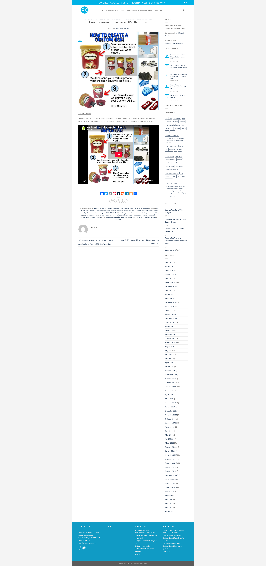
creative (132, 211)
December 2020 (171, 302)
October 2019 (170, 322)
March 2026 (169, 270)
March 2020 (169, 310)
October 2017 (170, 383)
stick (124, 217)
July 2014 (168, 495)
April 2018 (169, 363)
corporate (127, 211)
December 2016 (171, 411)
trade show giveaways (136, 217)
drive (143, 211)
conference (120, 211)
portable (153, 215)
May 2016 (168, 435)
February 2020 (170, 314)
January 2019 (170, 334)
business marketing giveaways (105, 211)
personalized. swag (125, 215)
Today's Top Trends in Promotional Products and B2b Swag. (176, 240)
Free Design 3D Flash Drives (177, 96)
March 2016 (169, 443)
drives (172, 132)
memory (111, 215)
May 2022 (168, 290)
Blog (150, 10)
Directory (138, 554)
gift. (145, 213)
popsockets (147, 215)
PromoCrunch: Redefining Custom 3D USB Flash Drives (178, 87)
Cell (115, 211)
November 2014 (171, 479)
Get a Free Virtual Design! (137, 10)
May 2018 (168, 359)
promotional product (172, 170)
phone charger (139, 215)
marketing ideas (103, 215)
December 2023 (171, 286)
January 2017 (170, 407)
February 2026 (170, 274)
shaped (116, 217)
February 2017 (170, 403)
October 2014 (170, 483)
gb (142, 213)
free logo (181, 146)
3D (81, 211)
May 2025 (168, 278)
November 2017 (171, 379)
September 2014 (171, 487)
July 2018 (168, 351)
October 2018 (170, 338)
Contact (158, 10)
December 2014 (171, 475)
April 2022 (169, 294)
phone (133, 215)
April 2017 (169, 395)
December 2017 (171, 375)
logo (82, 215)
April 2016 (169, 439)
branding (175, 121)
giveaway (149, 213)
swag (127, 217)
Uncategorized (147, 19)
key (176, 153)
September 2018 (171, 342)
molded (116, 215)
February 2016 (170, 447)
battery (88, 211)
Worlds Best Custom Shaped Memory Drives (178, 66)
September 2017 (171, 387)
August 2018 (169, 346)
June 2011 (168, 507)
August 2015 (169, 467)
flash (132, 213)
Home (104, 10)
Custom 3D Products (116, 10)
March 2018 (169, 367)
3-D (167, 118)
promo (183, 163)
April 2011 (169, 511)
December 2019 (171, 318)
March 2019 (169, 330)
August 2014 (169, 491)
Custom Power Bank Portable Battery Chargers (124, 19)
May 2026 (168, 262)
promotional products (172, 173)
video (154, 217)
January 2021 (170, 298)
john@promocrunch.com (174, 43)
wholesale (118, 219)
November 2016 (171, 415)
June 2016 (168, 431)
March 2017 (169, 399)
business (182, 121)
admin (127, 28)
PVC (103, 217)
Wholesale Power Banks (171, 543)
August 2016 (169, 427)
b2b (84, 211)
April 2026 (169, 266)
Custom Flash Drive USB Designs (96, 19)
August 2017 (169, 391)
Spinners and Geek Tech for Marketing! (174, 230)
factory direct (149, 211)
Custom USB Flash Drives (172, 535)
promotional (97, 217)
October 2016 (170, 419)
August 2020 (169, 306)
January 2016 (170, 451)
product (83, 217)
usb (151, 217)
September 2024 (171, 282)
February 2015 (170, 471)
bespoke (92, 211)
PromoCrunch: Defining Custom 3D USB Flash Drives (178, 76)
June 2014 (168, 499)
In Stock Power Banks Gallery (173, 530)
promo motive (90, 217)
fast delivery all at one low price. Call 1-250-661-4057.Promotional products (109, 213)
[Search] (184, 10)
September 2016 (171, 423)
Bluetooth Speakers (142, 530)
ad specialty (177, 118)
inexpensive (169, 153)
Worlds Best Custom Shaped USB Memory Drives (178, 57)
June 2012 (168, 503)
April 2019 (169, 326)
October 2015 (170, 459)
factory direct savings (172, 135)
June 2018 (168, 355)
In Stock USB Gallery (170, 533)
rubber (107, 217)
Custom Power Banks (142, 546)
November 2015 (171, 455)
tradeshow (147, 217)
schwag (111, 217)
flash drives (137, 213)
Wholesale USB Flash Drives (145, 533)
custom (138, 211)
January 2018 (170, 371)
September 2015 (171, 463)
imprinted (155, 213)
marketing (95, 215)
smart (121, 217)
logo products (88, 215)
